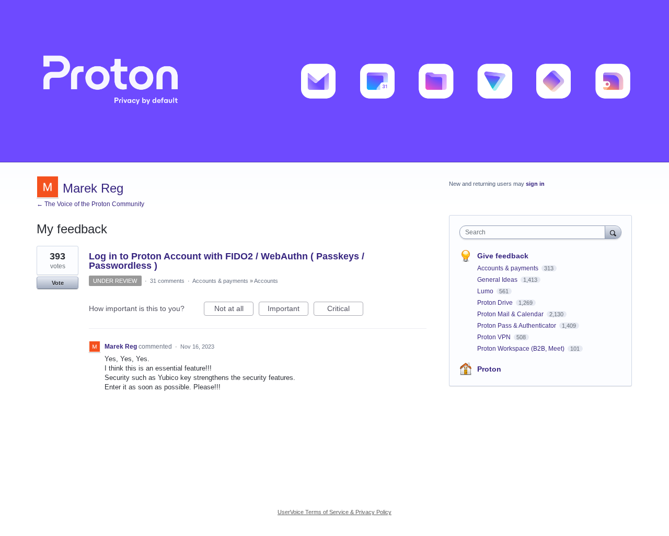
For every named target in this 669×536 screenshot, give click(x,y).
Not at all (233, 310)
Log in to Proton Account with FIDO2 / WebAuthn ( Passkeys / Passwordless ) (226, 261)
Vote (58, 283)
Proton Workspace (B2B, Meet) (521, 348)
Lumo (486, 291)
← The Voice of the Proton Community (90, 204)
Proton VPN (494, 337)
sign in (535, 184)
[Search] (613, 232)
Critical (345, 310)
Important (288, 310)
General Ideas (498, 279)
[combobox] (535, 232)
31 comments (167, 281)
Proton (489, 369)
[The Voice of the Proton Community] (334, 81)
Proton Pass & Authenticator (517, 325)
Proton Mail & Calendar (511, 314)
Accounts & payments (220, 281)
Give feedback (502, 256)
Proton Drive (495, 302)
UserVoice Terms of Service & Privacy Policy (334, 512)
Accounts (266, 281)
